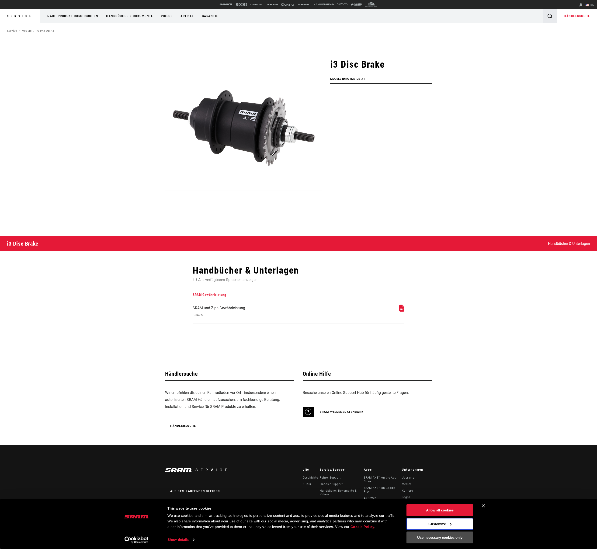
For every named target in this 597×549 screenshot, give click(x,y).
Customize (437, 524)
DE (592, 4)
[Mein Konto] (581, 5)
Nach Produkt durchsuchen (72, 16)
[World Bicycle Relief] (371, 4)
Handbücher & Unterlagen (569, 243)
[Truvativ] (256, 4)
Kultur (307, 484)
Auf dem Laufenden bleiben (195, 491)
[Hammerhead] (324, 4)
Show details (178, 540)
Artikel (187, 16)
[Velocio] (342, 4)
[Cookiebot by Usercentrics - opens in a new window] (136, 539)
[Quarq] (287, 4)
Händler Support (331, 484)
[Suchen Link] (550, 16)
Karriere (407, 490)
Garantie (210, 16)
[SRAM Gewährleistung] (401, 310)
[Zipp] (272, 4)
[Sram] (226, 4)
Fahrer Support (330, 477)
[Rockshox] (241, 4)
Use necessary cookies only (439, 537)
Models (27, 30)
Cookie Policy (363, 527)
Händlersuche (577, 16)
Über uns (408, 477)
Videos (167, 16)
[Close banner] (483, 505)
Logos (406, 497)
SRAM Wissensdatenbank (342, 411)
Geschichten (311, 477)
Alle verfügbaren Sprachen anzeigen (227, 280)
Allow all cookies (440, 510)
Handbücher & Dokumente (129, 16)
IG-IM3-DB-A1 (45, 30)
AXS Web (370, 498)
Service (20, 16)
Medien (407, 484)
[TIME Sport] (304, 4)
